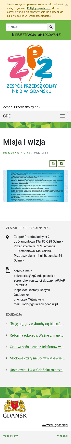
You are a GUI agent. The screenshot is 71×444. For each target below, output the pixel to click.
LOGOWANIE (51, 35)
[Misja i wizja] (35, 186)
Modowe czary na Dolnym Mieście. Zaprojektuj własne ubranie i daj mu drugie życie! (37, 358)
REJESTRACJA (25, 35)
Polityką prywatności (38, 8)
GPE (7, 116)
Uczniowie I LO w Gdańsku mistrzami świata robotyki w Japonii (37, 370)
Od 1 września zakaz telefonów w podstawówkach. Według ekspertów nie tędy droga (37, 347)
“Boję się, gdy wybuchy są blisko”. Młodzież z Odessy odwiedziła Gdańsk (37, 324)
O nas (26, 152)
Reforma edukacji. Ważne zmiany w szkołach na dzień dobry (37, 335)
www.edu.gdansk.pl (55, 425)
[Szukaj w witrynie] (51, 27)
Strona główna (11, 152)
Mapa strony (10, 435)
